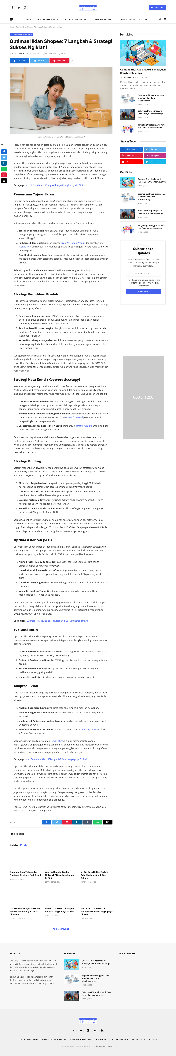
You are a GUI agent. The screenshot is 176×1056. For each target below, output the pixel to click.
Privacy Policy (153, 282)
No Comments (51, 54)
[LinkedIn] (4, 163)
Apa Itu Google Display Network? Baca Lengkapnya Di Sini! (60, 875)
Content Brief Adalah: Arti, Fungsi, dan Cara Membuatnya (143, 71)
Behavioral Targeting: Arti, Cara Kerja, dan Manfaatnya (150, 112)
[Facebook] (4, 151)
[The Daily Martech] (88, 7)
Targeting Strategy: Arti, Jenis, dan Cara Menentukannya (152, 126)
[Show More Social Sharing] (72, 60)
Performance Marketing (21, 34)
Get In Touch (138, 1039)
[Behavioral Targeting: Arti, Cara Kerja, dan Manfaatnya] (127, 114)
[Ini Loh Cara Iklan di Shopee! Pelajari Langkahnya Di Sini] (61, 896)
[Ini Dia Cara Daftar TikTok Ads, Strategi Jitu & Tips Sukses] (96, 859)
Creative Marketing (76, 19)
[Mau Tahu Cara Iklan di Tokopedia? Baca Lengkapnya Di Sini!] (96, 896)
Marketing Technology (133, 19)
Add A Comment (61, 929)
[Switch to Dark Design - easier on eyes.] (160, 19)
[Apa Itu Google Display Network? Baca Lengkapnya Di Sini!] (61, 859)
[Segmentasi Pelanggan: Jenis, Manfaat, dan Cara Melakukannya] (127, 99)
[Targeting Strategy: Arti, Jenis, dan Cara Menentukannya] (127, 128)
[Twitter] (4, 157)
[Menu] (11, 19)
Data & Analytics (103, 19)
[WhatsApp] (4, 169)
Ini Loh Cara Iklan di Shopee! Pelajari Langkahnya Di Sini (60, 910)
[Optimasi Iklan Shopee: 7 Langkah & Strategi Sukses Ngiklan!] (61, 100)
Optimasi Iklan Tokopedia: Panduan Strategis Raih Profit (25, 873)
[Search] (164, 19)
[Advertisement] (143, 330)
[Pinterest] (4, 175)
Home (29, 19)
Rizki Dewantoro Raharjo (104, 1046)
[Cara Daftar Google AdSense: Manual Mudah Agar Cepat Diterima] (26, 896)
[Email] (4, 180)
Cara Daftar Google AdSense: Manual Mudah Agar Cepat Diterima (25, 911)
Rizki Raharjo (18, 54)
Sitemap (153, 1039)
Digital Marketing (47, 19)
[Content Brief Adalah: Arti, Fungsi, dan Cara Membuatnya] (143, 53)
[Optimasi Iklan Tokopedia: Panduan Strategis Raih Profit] (26, 859)
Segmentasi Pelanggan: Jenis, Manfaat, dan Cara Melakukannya (152, 98)
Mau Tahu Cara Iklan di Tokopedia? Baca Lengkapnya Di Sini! (96, 911)
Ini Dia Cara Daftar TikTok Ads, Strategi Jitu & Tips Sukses (94, 875)
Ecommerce (122, 1039)
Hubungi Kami (157, 7)
